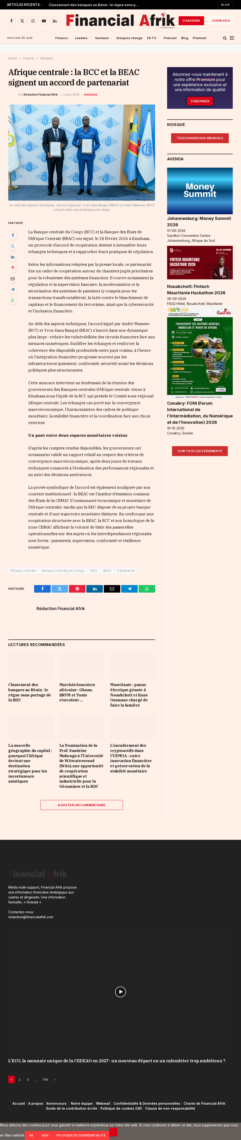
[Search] (225, 38)
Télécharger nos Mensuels (200, 138)
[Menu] (232, 38)
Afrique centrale (23, 570)
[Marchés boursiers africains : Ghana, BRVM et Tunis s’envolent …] (81, 666)
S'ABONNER (191, 20)
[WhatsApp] (12, 300)
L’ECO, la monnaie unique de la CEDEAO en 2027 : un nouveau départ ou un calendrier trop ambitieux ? (116, 1060)
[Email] (12, 278)
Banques (91, 94)
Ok (31, 1135)
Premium (199, 38)
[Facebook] (12, 235)
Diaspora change (129, 38)
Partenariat (126, 570)
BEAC (107, 570)
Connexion (221, 20)
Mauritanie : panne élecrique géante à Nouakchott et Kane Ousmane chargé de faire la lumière (129, 694)
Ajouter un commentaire (81, 805)
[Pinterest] (12, 267)
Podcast (170, 38)
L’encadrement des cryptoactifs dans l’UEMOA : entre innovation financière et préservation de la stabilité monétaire (131, 758)
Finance (61, 38)
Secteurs (102, 38)
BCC (94, 570)
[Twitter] (12, 246)
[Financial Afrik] (120, 20)
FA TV (151, 38)
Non (45, 1135)
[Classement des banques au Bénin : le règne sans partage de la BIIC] (30, 666)
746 (45, 1079)
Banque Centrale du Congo (63, 570)
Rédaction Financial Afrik (41, 94)
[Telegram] (12, 289)
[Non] (113, 1132)
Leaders (81, 38)
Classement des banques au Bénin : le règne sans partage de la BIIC (96, 5)
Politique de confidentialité (80, 1135)
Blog (225, 4)
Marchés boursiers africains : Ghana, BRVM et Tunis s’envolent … (77, 692)
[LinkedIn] (12, 256)
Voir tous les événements (200, 451)
